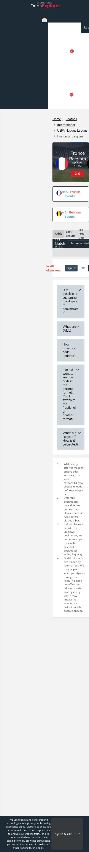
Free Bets (62, 103)
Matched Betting (63, 71)
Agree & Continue (67, 834)
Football (71, 119)
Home (56, 119)
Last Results (70, 234)
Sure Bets (62, 60)
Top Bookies (60, 93)
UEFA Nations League (72, 130)
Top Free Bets (81, 234)
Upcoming (59, 28)
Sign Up (71, 268)
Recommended (62, 49)
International (66, 125)
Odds (58, 234)
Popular (57, 38)
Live (54, 82)
